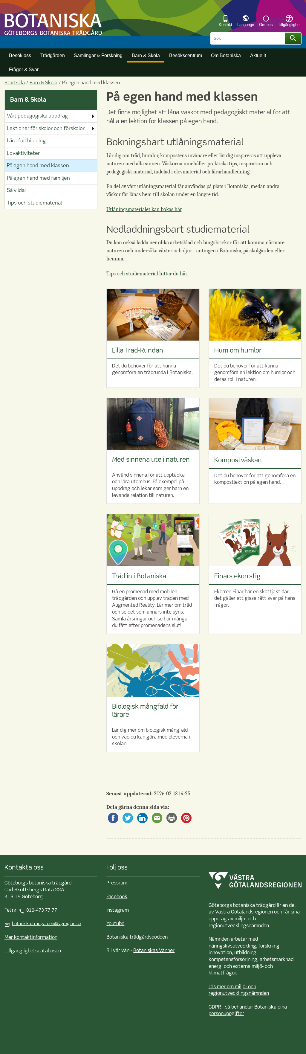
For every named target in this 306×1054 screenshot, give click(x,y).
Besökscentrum (185, 55)
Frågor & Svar (24, 69)
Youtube (115, 923)
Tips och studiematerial (34, 203)
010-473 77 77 (41, 910)
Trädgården (52, 55)
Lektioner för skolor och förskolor (46, 128)
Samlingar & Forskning (98, 55)
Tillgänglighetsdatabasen (32, 951)
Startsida (14, 83)
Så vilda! (16, 190)
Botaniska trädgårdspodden (137, 937)
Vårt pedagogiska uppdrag (37, 116)
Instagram (117, 910)
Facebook (116, 896)
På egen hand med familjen (38, 178)
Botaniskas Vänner (154, 950)
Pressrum (116, 883)
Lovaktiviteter (23, 153)
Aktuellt (258, 55)
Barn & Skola (146, 55)
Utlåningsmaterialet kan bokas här (143, 209)
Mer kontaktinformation (30, 937)
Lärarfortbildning (26, 141)
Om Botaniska (226, 55)
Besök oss (20, 55)
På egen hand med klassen (38, 165)
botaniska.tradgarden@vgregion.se (46, 924)
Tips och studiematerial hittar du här (146, 274)
